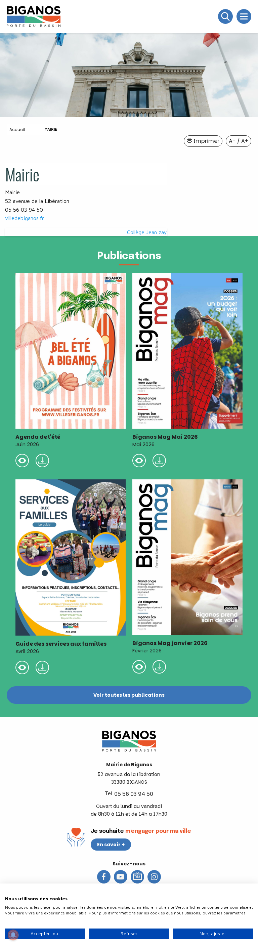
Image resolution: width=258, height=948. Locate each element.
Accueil (17, 129)
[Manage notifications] (13, 935)
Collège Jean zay (147, 232)
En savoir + (111, 844)
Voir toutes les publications (129, 695)
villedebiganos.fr (24, 218)
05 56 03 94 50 (133, 794)
